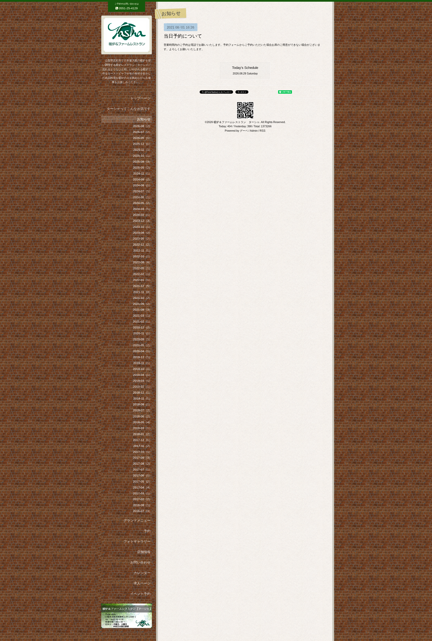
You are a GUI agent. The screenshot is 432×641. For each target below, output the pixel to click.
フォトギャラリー (137, 541)
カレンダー (142, 573)
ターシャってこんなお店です (129, 109)
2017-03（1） (142, 493)
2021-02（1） (142, 321)
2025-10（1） (142, 155)
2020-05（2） (142, 345)
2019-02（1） (142, 386)
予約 (147, 531)
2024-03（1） (142, 209)
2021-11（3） (142, 292)
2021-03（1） (142, 315)
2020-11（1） (142, 333)
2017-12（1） (142, 440)
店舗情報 (144, 552)
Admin (254, 130)
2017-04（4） (142, 487)
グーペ (244, 130)
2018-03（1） (142, 428)
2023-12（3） (142, 220)
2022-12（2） (142, 244)
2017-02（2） (142, 499)
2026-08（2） (142, 126)
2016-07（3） (142, 511)
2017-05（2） (142, 481)
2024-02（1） (142, 215)
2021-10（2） (142, 298)
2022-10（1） (142, 256)
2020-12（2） (142, 327)
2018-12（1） (142, 392)
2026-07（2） (142, 132)
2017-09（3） (142, 457)
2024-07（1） (142, 191)
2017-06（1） (142, 475)
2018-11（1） (142, 398)
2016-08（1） (142, 505)
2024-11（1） (142, 173)
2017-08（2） (142, 463)
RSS (262, 130)
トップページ (140, 98)
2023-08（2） (142, 232)
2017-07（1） (142, 469)
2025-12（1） (142, 143)
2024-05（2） (142, 203)
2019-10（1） (142, 369)
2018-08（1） (142, 404)
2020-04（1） (142, 351)
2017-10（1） (142, 451)
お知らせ (144, 119)
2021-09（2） (142, 303)
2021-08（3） (142, 309)
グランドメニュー (137, 520)
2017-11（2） (142, 446)
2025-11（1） (142, 149)
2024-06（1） (142, 197)
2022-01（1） (142, 280)
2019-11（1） (142, 363)
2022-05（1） (142, 268)
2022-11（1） (142, 250)
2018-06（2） (142, 416)
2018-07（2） (142, 410)
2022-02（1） (142, 274)
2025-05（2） (142, 167)
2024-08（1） (142, 185)
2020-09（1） (142, 339)
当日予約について (183, 36)
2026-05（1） (142, 138)
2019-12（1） (142, 357)
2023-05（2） (142, 238)
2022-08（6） (142, 262)
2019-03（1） (142, 380)
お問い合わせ (140, 562)
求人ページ (142, 583)
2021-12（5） (142, 286)
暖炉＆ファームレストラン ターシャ (237, 122)
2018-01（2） (142, 434)
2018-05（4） (142, 422)
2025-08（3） (142, 161)
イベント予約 (140, 594)
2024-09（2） (142, 179)
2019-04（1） (142, 375)
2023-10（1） (142, 227)
